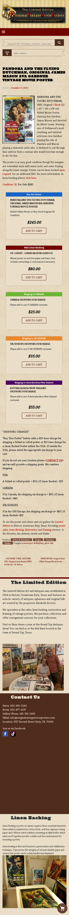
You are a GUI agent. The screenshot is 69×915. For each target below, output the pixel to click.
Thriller (8, 543)
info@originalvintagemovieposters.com (32, 717)
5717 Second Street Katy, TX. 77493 (33, 721)
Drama (38, 539)
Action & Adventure (21, 539)
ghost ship (49, 543)
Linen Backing (16, 529)
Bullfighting (39, 543)
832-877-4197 (18, 709)
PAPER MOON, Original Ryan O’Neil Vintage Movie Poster (52, 560)
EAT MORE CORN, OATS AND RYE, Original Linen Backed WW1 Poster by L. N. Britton (18, 561)
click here (31, 177)
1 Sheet (57, 104)
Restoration (31, 529)
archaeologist (27, 543)
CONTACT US (54, 460)
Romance (50, 539)
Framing (46, 529)
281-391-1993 (27, 713)
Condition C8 (10, 184)
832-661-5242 (18, 705)
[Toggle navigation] (3, 31)
